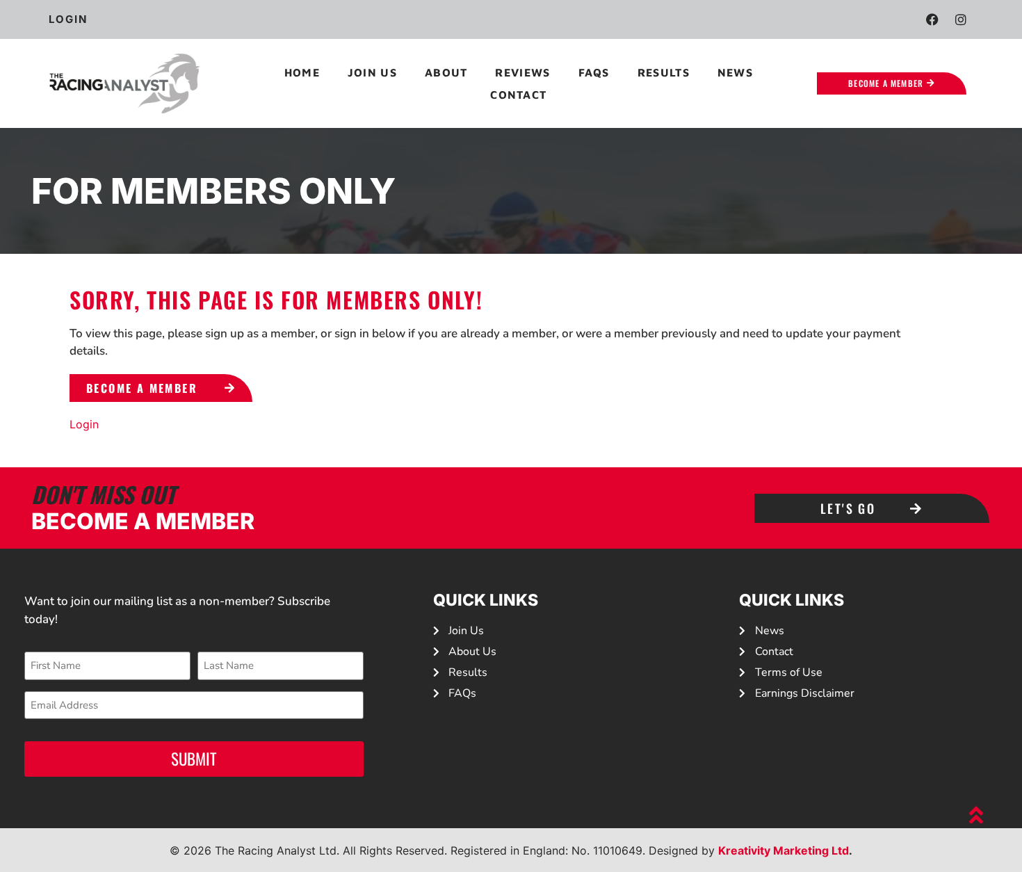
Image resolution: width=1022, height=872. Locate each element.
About (446, 72)
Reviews (522, 72)
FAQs (594, 72)
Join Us (372, 72)
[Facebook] (932, 19)
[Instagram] (960, 19)
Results (664, 72)
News (735, 72)
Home (302, 72)
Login (84, 424)
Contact (518, 94)
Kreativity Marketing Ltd (783, 850)
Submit (194, 758)
